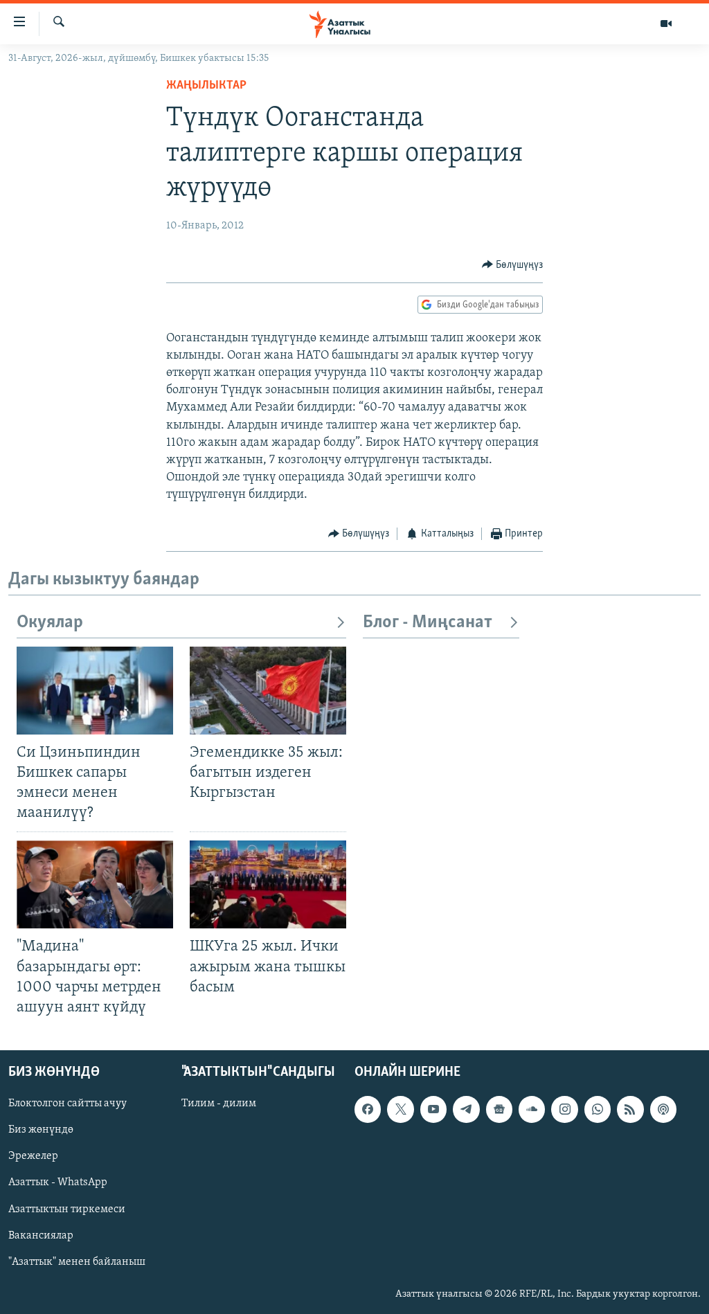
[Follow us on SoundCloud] (532, 1109)
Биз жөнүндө (40, 1129)
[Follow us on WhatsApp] (597, 1109)
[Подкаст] (663, 1109)
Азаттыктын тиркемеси (66, 1209)
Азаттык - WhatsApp (57, 1182)
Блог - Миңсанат (427, 622)
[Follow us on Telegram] (466, 1109)
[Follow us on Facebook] (367, 1109)
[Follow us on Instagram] (564, 1109)
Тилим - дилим (218, 1103)
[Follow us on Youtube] (433, 1109)
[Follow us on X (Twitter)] (400, 1109)
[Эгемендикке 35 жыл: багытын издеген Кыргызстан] (268, 691)
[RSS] (630, 1109)
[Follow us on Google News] (499, 1109)
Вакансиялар (40, 1235)
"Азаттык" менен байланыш (76, 1262)
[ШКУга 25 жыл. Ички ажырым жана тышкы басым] (268, 884)
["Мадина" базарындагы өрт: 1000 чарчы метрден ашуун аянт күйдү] (95, 884)
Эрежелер (33, 1156)
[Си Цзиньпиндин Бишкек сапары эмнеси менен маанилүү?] (95, 691)
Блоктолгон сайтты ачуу (67, 1103)
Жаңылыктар (206, 86)
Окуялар (50, 622)
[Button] (513, 265)
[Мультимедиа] (666, 23)
